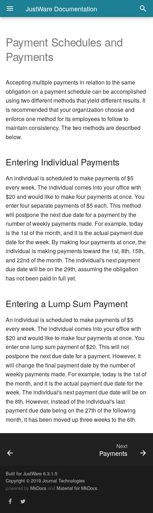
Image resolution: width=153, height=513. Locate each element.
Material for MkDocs (77, 488)
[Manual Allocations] (20, 449)
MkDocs (38, 488)
